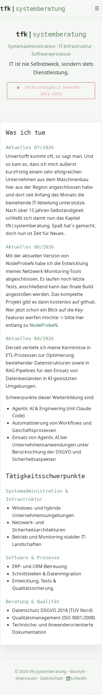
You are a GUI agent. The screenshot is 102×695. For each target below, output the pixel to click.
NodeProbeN (43, 325)
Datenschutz (51, 678)
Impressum (26, 678)
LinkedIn (79, 678)
